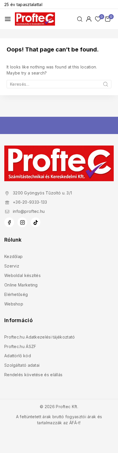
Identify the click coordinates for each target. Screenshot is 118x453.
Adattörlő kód (17, 355)
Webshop (13, 303)
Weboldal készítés (22, 275)
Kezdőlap (13, 256)
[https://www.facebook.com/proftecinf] (9, 222)
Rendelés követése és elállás (33, 374)
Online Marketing (21, 284)
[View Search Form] (79, 19)
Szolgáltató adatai (22, 365)
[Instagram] (22, 222)
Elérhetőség (16, 294)
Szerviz (11, 265)
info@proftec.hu (29, 211)
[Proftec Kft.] (35, 18)
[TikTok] (35, 222)
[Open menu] (7, 19)
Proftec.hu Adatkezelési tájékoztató (39, 337)
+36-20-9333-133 (30, 202)
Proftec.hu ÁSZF (20, 346)
